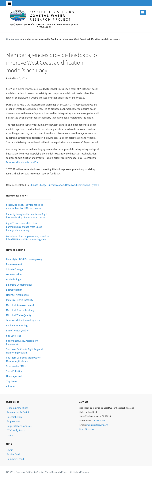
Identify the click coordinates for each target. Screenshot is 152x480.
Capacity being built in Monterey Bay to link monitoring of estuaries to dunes (27, 215)
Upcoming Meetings (17, 408)
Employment (14, 421)
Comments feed (15, 459)
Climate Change (38, 185)
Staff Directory (86, 428)
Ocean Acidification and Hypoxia (82, 185)
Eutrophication (56, 185)
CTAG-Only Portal (16, 430)
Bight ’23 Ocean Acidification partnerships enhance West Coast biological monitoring (24, 227)
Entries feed (13, 454)
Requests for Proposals (19, 426)
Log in (10, 450)
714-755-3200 (98, 420)
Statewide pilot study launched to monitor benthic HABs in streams (24, 206)
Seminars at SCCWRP (18, 412)
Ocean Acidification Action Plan (22, 162)
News (18, 39)
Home (9, 39)
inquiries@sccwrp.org (97, 424)
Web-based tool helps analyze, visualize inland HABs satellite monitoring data (27, 238)
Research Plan (14, 417)
